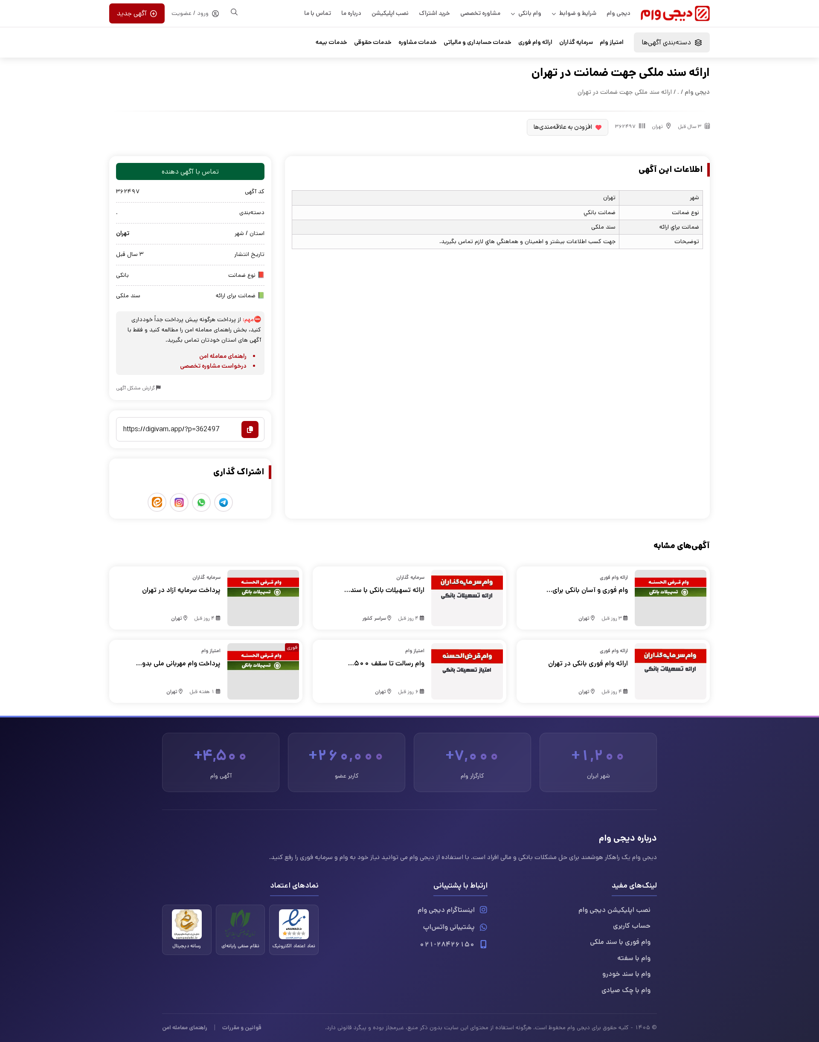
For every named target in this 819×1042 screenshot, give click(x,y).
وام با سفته (634, 958)
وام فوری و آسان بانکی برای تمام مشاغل (590, 590)
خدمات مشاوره (417, 42)
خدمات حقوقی (373, 42)
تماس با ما (317, 13)
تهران (657, 126)
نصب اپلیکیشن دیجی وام (614, 910)
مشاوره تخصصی (480, 13)
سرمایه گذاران (576, 42)
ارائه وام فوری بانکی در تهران (588, 663)
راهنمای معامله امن (223, 356)
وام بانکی (529, 13)
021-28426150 (447, 944)
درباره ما (351, 13)
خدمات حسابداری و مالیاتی (477, 42)
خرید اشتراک (434, 13)
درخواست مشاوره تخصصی (213, 366)
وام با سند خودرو (626, 974)
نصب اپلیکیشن (390, 13)
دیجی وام (618, 13)
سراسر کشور (374, 618)
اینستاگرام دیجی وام (446, 910)
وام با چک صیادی (626, 990)
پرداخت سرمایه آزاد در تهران (181, 590)
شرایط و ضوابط (577, 13)
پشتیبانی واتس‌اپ (449, 927)
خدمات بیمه (331, 42)
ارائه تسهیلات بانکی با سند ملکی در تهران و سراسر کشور (385, 590)
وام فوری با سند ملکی (620, 942)
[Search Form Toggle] (234, 11)
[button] (672, 42)
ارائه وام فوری (535, 42)
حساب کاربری (632, 926)
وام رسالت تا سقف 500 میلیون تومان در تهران (389, 664)
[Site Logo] (675, 13)
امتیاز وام (612, 42)
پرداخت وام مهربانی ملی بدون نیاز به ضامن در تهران (179, 664)
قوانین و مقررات (241, 1027)
